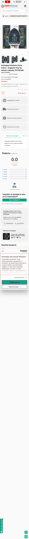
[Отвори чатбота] (26, 536)
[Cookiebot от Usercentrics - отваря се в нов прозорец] (20, 251)
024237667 (19, 223)
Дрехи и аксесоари (13, 77)
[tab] (12, 136)
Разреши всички (14, 282)
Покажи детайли (19, 277)
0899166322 (8, 223)
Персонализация (14, 287)
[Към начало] (9, 6)
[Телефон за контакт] (26, 532)
